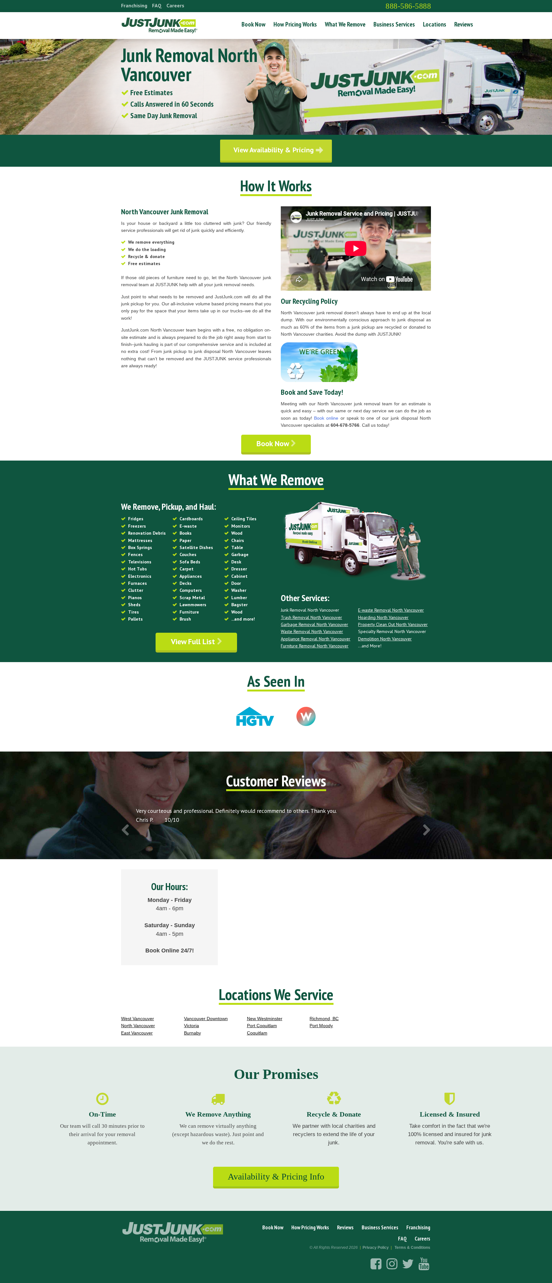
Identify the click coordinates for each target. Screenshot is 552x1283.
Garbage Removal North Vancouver (314, 624)
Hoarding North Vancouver (383, 617)
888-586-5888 (408, 6)
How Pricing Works (295, 24)
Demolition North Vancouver (385, 639)
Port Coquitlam (262, 1025)
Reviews (463, 24)
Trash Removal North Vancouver (311, 617)
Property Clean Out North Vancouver (393, 624)
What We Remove (345, 24)
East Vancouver (137, 1032)
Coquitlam (257, 1032)
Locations (434, 24)
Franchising (134, 5)
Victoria (191, 1025)
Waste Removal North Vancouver (312, 631)
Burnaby (192, 1032)
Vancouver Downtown (206, 1018)
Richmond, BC (324, 1018)
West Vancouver (137, 1018)
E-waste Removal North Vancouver (391, 610)
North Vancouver (138, 1025)
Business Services (394, 24)
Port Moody (321, 1025)
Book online (326, 418)
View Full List (194, 641)
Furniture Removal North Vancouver (315, 646)
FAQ (157, 5)
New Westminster (264, 1018)
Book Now (253, 24)
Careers (175, 5)
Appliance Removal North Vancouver (315, 639)
